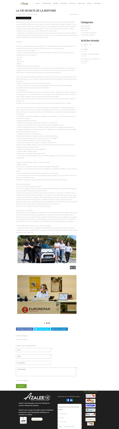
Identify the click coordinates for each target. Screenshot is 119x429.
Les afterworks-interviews (88, 35)
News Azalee (84, 30)
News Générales (85, 26)
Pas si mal (63, 421)
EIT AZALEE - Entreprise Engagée (90, 54)
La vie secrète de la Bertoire (89, 33)
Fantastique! (63, 413)
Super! (62, 417)
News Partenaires (86, 28)
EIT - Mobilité (84, 49)
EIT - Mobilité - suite (86, 44)
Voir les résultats (69, 426)
